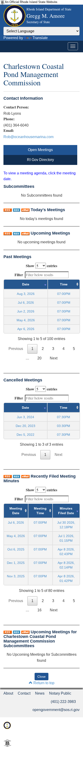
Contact (24, 693)
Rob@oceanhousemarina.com (28, 137)
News (39, 693)
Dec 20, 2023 (25, 426)
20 (39, 358)
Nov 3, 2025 (16, 576)
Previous (16, 349)
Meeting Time (40, 511)
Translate (40, 38)
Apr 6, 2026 (25, 329)
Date (25, 284)
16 (39, 610)
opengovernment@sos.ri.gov (56, 710)
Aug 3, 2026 (26, 294)
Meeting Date (15, 511)
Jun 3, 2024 (25, 417)
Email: (8, 130)
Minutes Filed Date (66, 511)
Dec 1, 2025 (16, 563)
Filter (19, 274)
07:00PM (40, 522)
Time (64, 284)
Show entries (41, 265)
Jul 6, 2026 (26, 302)
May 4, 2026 (26, 320)
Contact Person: (16, 107)
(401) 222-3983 (63, 702)
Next (53, 358)
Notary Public (60, 693)
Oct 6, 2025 (15, 549)
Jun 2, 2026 (25, 311)
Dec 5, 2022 (25, 434)
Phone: (9, 118)
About (8, 693)
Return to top (43, 683)
